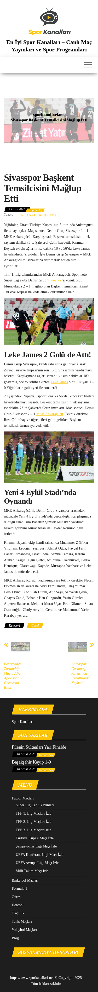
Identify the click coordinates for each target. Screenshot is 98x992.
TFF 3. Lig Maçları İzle (33, 830)
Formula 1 (19, 888)
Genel (35, 625)
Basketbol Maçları (25, 880)
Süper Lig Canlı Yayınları (35, 805)
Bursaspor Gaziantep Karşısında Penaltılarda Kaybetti (80, 673)
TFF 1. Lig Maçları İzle (33, 813)
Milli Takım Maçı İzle (32, 871)
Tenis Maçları (22, 922)
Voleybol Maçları (24, 930)
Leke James (59, 382)
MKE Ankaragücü (49, 414)
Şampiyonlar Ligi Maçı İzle (36, 846)
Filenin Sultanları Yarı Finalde (39, 747)
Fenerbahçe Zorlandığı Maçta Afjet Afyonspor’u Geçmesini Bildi (13, 676)
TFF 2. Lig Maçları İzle (33, 822)
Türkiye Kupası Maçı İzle (35, 838)
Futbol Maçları (23, 798)
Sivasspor (54, 280)
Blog (15, 938)
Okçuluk (18, 913)
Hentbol (18, 905)
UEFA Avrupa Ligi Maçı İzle (37, 863)
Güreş (16, 897)
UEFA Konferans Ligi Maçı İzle (39, 855)
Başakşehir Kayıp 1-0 (31, 762)
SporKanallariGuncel (37, 215)
